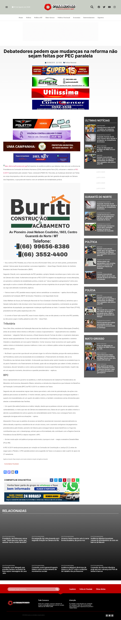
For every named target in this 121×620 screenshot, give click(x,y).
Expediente (72, 589)
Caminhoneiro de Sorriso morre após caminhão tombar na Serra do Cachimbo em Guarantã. (105, 228)
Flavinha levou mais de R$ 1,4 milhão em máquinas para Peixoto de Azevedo (106, 129)
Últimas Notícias (100, 589)
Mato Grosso (50, 17)
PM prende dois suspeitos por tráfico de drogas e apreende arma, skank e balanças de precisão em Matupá (106, 313)
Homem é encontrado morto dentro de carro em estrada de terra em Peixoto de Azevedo (106, 276)
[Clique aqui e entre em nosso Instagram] (60, 105)
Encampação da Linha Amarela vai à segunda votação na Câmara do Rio (45, 539)
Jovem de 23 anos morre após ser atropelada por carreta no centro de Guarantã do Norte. (105, 217)
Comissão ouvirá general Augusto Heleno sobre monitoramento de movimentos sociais (45, 569)
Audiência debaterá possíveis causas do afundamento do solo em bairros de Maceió (104, 540)
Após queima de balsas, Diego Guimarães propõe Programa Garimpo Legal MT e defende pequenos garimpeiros (106, 369)
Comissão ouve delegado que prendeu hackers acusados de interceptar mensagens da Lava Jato (14, 570)
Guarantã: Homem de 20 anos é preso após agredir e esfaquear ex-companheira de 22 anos (107, 139)
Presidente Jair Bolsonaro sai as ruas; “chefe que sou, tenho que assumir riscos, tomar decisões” (14, 540)
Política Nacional (64, 17)
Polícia (28, 17)
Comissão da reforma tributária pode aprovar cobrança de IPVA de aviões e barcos (104, 569)
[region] (60, 31)
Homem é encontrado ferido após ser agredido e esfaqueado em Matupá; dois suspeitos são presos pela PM (106, 160)
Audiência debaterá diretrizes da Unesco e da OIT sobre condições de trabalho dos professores (74, 569)
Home (21, 17)
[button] (6, 7)
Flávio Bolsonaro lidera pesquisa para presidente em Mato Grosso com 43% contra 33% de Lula (106, 357)
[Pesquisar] (57, 589)
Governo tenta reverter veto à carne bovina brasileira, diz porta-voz (75, 539)
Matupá (99, 155)
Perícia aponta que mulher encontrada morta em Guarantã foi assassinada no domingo (106, 325)
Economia (76, 17)
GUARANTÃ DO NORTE (104, 135)
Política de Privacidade (86, 589)
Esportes (101, 17)
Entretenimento (89, 17)
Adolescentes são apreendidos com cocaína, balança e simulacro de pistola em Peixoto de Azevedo (106, 265)
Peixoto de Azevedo (103, 259)
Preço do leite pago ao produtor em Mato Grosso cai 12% (106, 149)
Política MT (38, 17)
